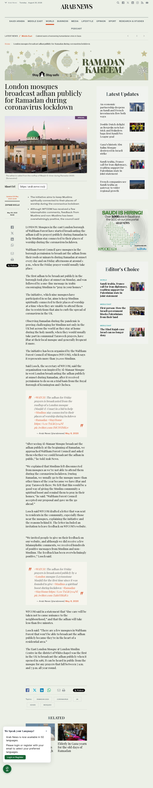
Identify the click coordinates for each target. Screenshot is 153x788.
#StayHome (55, 420)
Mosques (47, 705)
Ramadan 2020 (43, 699)
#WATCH (39, 397)
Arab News (12, 3)
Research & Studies (131, 21)
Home (7, 43)
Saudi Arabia (17, 21)
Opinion (101, 21)
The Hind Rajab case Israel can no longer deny (112, 332)
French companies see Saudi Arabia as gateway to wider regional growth (113, 186)
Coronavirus (62, 699)
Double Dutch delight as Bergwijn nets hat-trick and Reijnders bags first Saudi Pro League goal (112, 130)
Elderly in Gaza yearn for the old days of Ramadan (72, 747)
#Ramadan (40, 420)
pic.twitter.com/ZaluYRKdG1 (51, 595)
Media (74, 21)
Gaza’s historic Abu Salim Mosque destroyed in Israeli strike (111, 149)
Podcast (76, 28)
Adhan (32, 705)
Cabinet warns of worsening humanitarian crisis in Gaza (58, 36)
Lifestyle (87, 21)
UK (77, 699)
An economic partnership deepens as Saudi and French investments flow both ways (113, 110)
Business (62, 21)
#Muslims (40, 412)
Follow (13, 265)
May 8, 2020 (72, 433)
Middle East (35, 21)
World (50, 21)
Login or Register (15, 757)
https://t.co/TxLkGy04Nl (48, 423)
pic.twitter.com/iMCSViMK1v (51, 427)
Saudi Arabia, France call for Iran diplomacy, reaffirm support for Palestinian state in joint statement (113, 167)
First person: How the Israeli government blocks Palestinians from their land (113, 312)
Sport (112, 21)
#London (39, 576)
